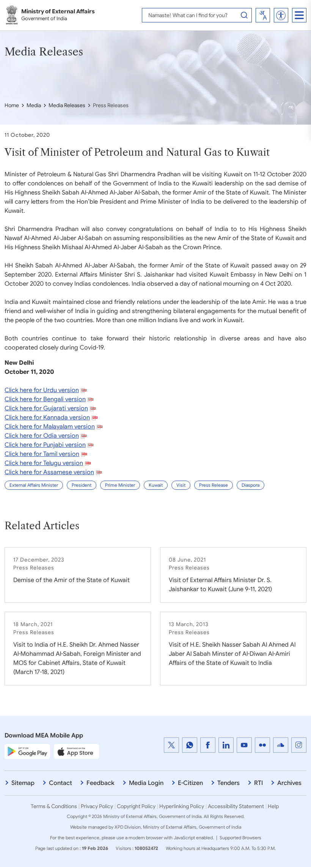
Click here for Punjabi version (45, 445)
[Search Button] (244, 15)
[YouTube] (244, 745)
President (81, 485)
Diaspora (250, 485)
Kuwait (156, 485)
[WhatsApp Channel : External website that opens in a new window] (189, 745)
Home (12, 105)
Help (273, 806)
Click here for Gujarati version (46, 408)
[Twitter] (171, 745)
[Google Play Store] (27, 751)
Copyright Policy (136, 806)
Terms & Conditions (54, 806)
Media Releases (67, 105)
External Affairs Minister (33, 485)
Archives (289, 783)
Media (34, 105)
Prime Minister (120, 485)
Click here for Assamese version (49, 472)
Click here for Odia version (42, 436)
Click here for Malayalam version (50, 426)
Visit (180, 485)
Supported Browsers (240, 837)
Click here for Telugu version (44, 463)
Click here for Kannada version (47, 417)
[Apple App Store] (76, 751)
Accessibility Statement (236, 806)
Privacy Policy (97, 806)
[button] (281, 15)
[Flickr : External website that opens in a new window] (262, 745)
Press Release (213, 485)
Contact (60, 783)
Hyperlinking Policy (181, 806)
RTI (258, 783)
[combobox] (263, 15)
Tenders (228, 783)
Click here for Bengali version (45, 399)
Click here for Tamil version (42, 454)
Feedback (100, 783)
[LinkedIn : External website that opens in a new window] (226, 745)
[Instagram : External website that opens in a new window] (298, 745)
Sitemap (23, 783)
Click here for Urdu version (42, 390)
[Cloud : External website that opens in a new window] (280, 745)
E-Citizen (190, 783)
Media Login (146, 783)
